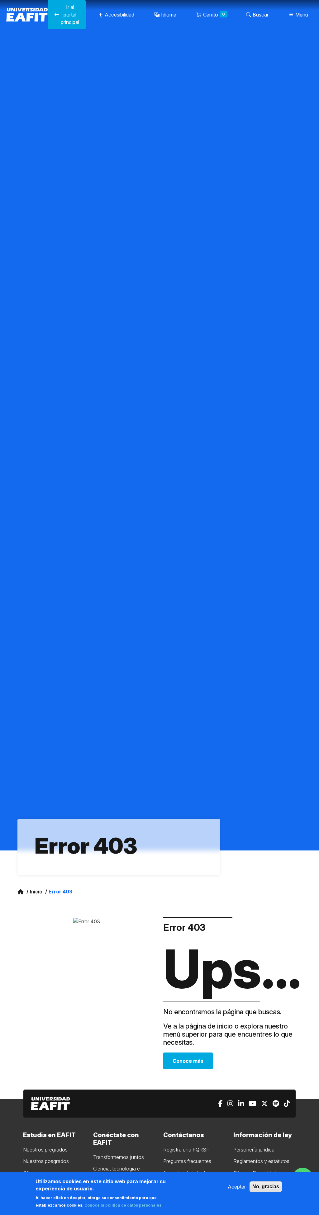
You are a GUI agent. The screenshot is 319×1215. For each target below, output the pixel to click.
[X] (264, 1104)
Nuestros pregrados (45, 1150)
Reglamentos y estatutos (261, 1161)
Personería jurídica (253, 1150)
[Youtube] (252, 1104)
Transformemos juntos (118, 1157)
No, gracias (265, 1186)
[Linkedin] (241, 1104)
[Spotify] (276, 1104)
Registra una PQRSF (186, 1150)
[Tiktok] (287, 1104)
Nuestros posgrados (46, 1161)
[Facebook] (220, 1104)
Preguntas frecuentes (187, 1161)
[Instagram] (230, 1104)
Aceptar (237, 1187)
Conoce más (188, 1061)
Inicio (36, 891)
